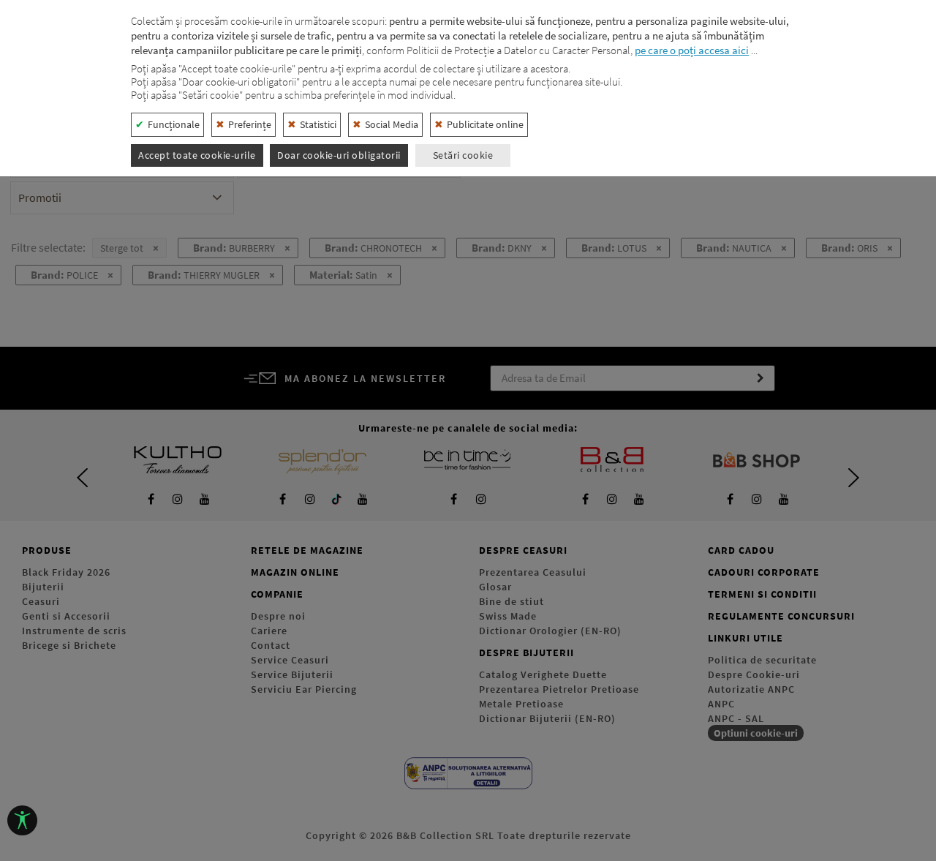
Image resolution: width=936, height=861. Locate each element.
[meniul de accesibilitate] (22, 820)
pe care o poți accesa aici (692, 50)
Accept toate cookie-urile (197, 155)
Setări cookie (463, 155)
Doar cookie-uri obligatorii (339, 155)
